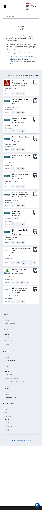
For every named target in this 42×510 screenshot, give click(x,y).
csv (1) (7, 430)
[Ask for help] (37, 505)
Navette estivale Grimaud (21, 155)
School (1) (8, 337)
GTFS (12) (8, 413)
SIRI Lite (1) (8, 426)
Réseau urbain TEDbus (20, 81)
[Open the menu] (13, 6)
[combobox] (21, 16)
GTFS (11, 57)
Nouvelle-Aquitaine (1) (11, 378)
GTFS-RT (16, 57)
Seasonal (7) (8, 341)
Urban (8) (8, 344)
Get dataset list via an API (22, 440)
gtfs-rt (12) (8, 416)
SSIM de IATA (13, 61)
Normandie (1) (9, 374)
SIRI (28, 57)
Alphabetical (20, 75)
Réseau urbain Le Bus (19, 288)
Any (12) (7, 357)
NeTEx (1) (8, 422)
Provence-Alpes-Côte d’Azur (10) (14, 382)
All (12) (7, 320)
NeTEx (24, 57)
